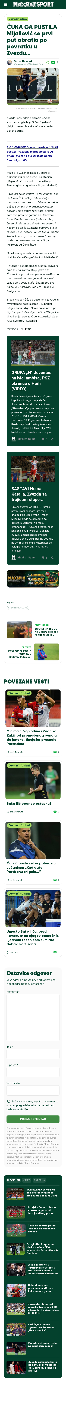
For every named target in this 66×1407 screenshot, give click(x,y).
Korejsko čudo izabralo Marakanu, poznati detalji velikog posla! (41, 1210)
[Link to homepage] (33, 4)
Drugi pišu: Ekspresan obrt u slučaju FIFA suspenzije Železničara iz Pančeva (42, 1249)
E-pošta (12, 1065)
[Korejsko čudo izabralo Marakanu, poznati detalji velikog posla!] (16, 1212)
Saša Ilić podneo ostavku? (29, 803)
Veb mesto (13, 1083)
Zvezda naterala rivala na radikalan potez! (42, 1345)
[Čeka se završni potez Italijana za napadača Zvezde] (16, 1230)
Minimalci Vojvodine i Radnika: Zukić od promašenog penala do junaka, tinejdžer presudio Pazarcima (32, 737)
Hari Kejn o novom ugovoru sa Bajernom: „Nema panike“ (41, 1327)
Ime (10, 1047)
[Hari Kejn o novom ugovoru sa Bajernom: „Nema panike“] (16, 1329)
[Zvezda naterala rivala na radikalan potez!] (16, 1348)
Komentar (14, 992)
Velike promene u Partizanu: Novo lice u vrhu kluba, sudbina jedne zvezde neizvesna (43, 1269)
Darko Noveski (23, 61)
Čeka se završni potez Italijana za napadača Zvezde (42, 1228)
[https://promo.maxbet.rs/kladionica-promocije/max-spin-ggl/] (33, 578)
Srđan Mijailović (18, 607)
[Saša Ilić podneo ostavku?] (33, 780)
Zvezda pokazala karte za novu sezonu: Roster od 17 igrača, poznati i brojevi (43, 1366)
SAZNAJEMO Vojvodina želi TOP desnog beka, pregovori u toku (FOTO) (41, 1192)
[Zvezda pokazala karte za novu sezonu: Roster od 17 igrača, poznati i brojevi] (16, 1367)
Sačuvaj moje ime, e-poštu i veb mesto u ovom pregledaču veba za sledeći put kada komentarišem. (32, 1105)
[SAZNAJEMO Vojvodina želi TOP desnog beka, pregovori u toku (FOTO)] (15, 1194)
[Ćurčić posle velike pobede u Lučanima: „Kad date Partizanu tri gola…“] (33, 840)
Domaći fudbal (17, 19)
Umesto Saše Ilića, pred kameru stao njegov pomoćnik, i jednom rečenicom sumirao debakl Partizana (33, 937)
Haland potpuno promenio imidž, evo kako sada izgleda (40, 1288)
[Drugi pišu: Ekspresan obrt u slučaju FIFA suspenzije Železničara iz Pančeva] (15, 1249)
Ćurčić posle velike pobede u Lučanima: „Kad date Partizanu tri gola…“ (31, 867)
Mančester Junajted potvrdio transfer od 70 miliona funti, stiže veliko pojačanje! (43, 1308)
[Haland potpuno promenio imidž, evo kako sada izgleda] (16, 1290)
